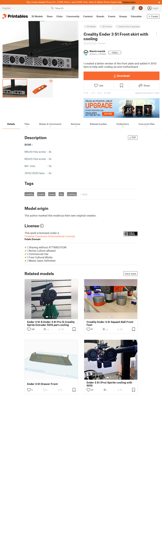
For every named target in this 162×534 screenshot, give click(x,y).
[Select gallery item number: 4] (55, 316)
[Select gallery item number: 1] (47, 316)
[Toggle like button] (29, 329)
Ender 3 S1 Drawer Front (42, 383)
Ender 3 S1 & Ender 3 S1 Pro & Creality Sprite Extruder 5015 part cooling (51, 323)
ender (41, 194)
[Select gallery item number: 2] (50, 316)
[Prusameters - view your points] (141, 8)
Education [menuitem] (136, 16)
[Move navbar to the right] (143, 16)
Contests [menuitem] (88, 16)
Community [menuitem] (72, 16)
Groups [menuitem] (123, 16)
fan (61, 194)
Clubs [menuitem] (59, 16)
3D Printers (107, 26)
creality (29, 194)
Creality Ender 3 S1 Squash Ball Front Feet (110, 323)
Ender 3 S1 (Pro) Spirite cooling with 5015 (109, 384)
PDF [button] (134, 137)
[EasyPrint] (133, 8)
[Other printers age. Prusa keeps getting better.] (121, 108)
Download (123, 75)
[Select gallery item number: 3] (52, 316)
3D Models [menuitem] (37, 16)
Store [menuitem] (50, 16)
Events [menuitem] (111, 16)
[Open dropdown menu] (156, 34)
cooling (72, 194)
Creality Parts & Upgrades (129, 26)
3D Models (91, 26)
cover (52, 194)
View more (130, 273)
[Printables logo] (15, 16)
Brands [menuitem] (100, 16)
